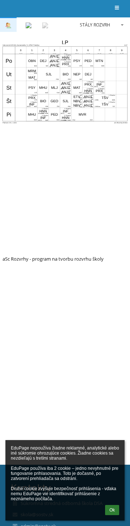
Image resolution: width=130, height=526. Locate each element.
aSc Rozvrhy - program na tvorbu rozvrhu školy (53, 259)
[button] (116, 8)
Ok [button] (112, 510)
